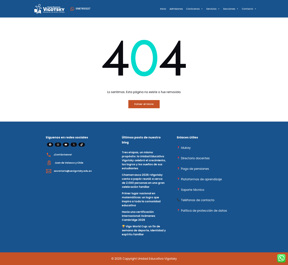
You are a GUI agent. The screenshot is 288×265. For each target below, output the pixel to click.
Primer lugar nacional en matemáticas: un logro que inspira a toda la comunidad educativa (141, 199)
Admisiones (176, 9)
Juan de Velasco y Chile (69, 162)
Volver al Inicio (144, 104)
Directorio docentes (195, 158)
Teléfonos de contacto (197, 200)
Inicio (163, 9)
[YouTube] (66, 145)
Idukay (186, 148)
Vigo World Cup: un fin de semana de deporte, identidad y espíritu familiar (144, 230)
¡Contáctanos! (63, 154)
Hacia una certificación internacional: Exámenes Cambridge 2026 (138, 216)
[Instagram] (58, 145)
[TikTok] (81, 145)
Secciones (229, 9)
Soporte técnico (192, 190)
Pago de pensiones (195, 169)
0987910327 (83, 8)
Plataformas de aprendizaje (201, 179)
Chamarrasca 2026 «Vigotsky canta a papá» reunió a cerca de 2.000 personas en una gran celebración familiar (143, 181)
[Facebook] (50, 145)
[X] (74, 145)
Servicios (211, 9)
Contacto (247, 9)
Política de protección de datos (204, 211)
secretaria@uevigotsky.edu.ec (73, 171)
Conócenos (193, 9)
